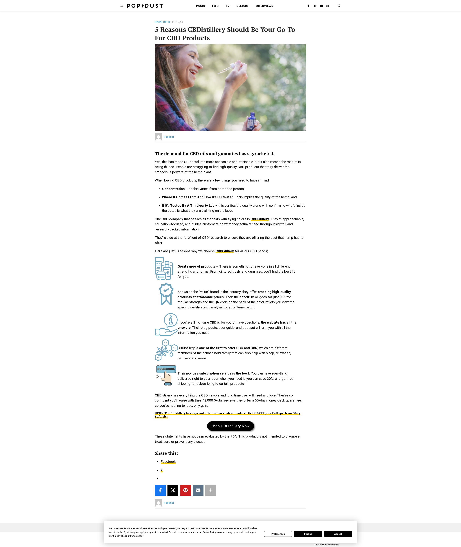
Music (200, 6)
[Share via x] (172, 490)
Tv (227, 6)
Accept (338, 534)
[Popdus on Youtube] (321, 6)
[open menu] (121, 6)
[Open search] (339, 6)
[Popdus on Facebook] (308, 6)
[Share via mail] (198, 490)
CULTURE (243, 6)
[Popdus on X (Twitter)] (315, 6)
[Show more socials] (210, 490)
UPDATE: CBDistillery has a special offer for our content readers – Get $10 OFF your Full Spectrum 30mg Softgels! (227, 414)
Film (215, 6)
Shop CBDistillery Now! (230, 426)
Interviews (264, 6)
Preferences (278, 534)
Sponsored (162, 22)
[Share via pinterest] (185, 490)
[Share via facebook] (160, 490)
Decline (308, 534)
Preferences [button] (136, 536)
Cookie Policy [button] (209, 532)
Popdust (169, 136)
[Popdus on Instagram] (327, 6)
